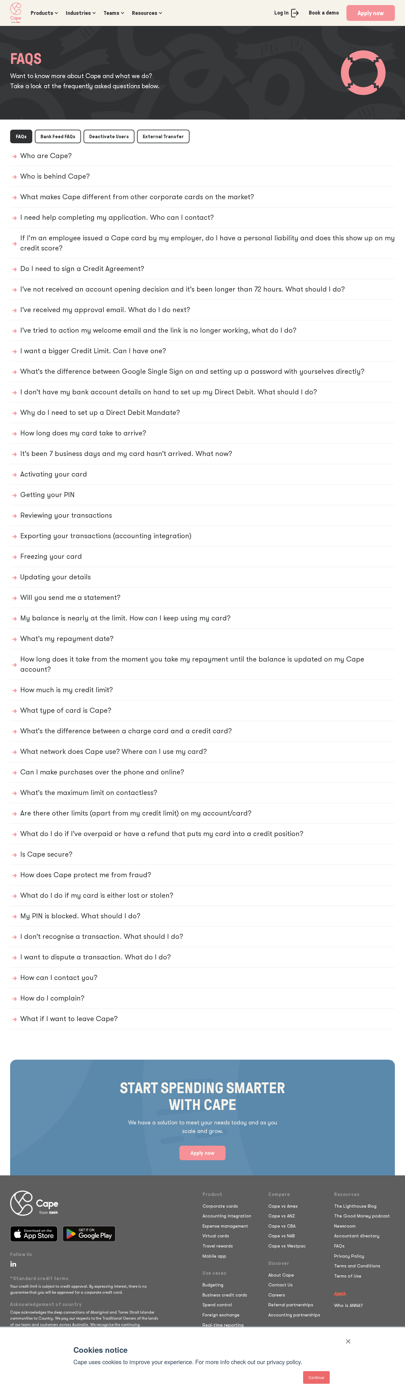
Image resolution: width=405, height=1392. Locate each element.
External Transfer (163, 136)
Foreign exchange (221, 1314)
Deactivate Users (109, 136)
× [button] (348, 1339)
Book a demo (324, 12)
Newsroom (345, 1226)
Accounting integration (226, 1215)
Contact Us (280, 1284)
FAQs (21, 136)
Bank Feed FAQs (57, 136)
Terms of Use (347, 1275)
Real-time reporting (223, 1324)
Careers (276, 1294)
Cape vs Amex (283, 1206)
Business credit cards (224, 1294)
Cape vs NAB (281, 1235)
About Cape (281, 1275)
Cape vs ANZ (281, 1215)
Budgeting (212, 1284)
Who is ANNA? (348, 1305)
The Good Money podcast (362, 1215)
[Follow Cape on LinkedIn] (12, 1264)
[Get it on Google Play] (89, 1234)
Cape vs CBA (282, 1226)
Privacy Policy (349, 1256)
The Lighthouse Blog (355, 1206)
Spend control (217, 1304)
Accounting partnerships (294, 1314)
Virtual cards (215, 1235)
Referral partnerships (290, 1304)
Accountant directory (356, 1235)
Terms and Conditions (357, 1265)
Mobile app (214, 1256)
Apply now (371, 12)
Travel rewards (217, 1245)
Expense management (225, 1226)
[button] (43, 13)
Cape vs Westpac (287, 1245)
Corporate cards (220, 1206)
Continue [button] (316, 1377)
